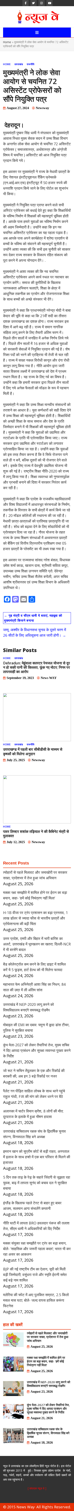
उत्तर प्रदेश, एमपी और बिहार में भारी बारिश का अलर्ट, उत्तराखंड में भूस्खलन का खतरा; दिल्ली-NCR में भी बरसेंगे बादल (37, 944)
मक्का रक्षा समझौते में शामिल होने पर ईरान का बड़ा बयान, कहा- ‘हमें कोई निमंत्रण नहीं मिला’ (46, 1361)
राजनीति (31, 64)
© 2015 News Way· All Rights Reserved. (37, 1506)
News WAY (49, 678)
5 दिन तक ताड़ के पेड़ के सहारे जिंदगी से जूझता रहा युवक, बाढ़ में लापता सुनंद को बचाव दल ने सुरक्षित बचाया (36, 1183)
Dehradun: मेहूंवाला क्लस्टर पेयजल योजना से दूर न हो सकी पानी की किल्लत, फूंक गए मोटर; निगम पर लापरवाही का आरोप (36, 667)
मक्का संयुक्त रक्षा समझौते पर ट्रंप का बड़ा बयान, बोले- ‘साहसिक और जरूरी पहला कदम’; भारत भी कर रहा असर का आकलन (37, 1249)
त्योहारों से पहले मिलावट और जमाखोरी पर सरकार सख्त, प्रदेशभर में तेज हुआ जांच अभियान (47, 1337)
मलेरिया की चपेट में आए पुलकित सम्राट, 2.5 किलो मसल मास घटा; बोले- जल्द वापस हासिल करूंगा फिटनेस (36, 1300)
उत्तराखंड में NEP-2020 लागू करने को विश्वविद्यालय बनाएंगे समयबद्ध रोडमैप (48, 1384)
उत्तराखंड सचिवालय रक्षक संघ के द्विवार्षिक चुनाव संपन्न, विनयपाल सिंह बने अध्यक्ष (48, 1432)
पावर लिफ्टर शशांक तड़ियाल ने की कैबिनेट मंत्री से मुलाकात (36, 833)
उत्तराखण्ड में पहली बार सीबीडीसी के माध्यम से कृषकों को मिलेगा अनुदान (32, 751)
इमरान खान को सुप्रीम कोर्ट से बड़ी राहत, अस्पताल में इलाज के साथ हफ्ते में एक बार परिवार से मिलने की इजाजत (36, 1157)
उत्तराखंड (18, 64)
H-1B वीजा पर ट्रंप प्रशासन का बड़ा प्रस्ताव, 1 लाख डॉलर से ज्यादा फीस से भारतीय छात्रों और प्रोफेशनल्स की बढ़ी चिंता (35, 918)
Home (7, 42)
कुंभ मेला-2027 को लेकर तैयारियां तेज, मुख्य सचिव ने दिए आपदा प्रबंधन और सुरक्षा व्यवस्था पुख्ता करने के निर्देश (37, 1050)
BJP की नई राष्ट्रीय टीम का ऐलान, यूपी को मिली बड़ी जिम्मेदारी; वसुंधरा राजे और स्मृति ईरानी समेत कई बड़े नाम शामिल (35, 1275)
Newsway (42, 108)
